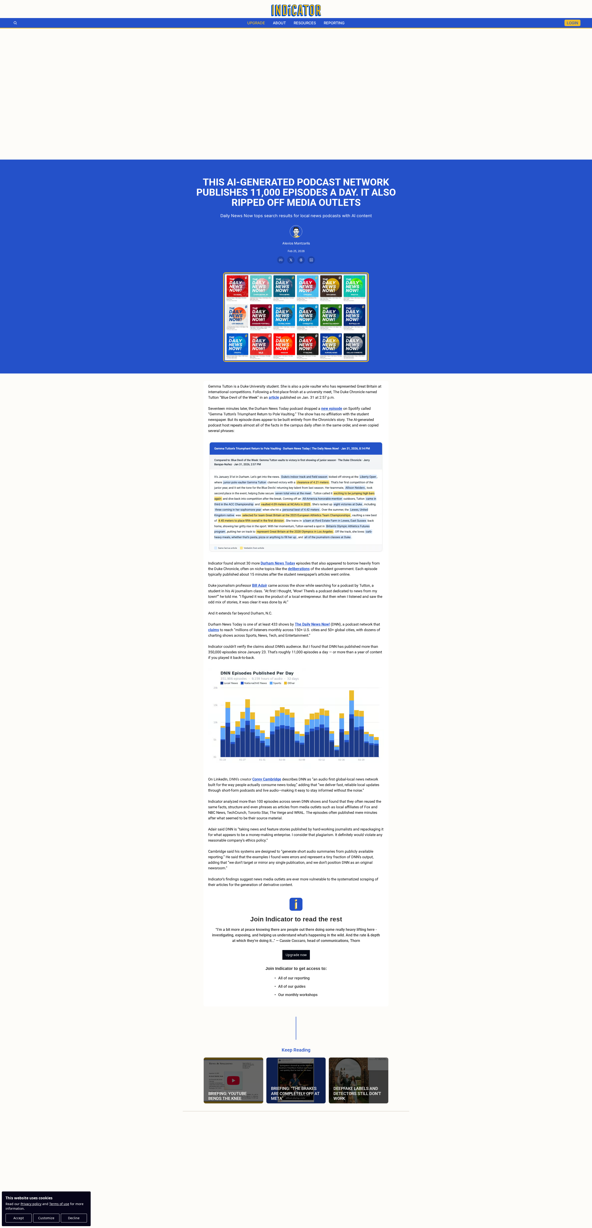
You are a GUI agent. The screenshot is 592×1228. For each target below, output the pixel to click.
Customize (46, 1218)
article (274, 397)
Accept (18, 1218)
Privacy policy (31, 1204)
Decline (74, 1218)
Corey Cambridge (266, 779)
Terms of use (59, 1204)
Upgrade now (296, 955)
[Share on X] (291, 260)
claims (213, 630)
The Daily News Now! (312, 624)
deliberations (299, 569)
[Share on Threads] (301, 260)
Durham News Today (278, 563)
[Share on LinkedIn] (311, 260)
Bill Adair (259, 585)
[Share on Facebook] (280, 260)
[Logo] (296, 10)
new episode (331, 408)
